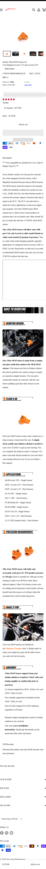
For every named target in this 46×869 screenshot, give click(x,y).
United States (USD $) (9, 819)
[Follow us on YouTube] (11, 833)
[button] (9, 99)
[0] (43, 9)
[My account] (38, 9)
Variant (5, 103)
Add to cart (23, 124)
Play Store (18, 733)
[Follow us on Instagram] (6, 833)
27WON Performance (14, 73)
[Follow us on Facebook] (2, 833)
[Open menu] (1, 10)
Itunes (28, 733)
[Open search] (33, 9)
